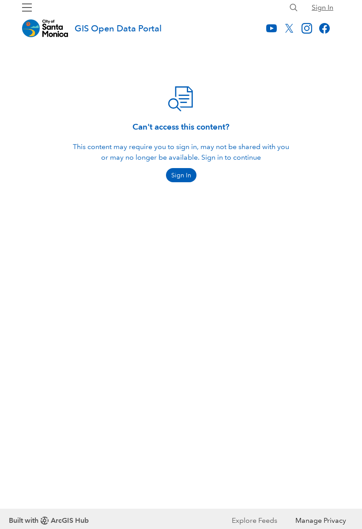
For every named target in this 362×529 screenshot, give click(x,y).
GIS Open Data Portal (118, 28)
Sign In (322, 7)
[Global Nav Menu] (27, 7)
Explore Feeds (254, 520)
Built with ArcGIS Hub (49, 520)
